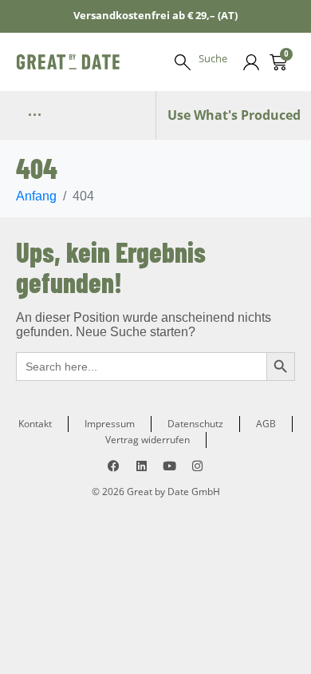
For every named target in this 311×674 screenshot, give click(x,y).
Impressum (110, 423)
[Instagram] (197, 466)
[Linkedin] (142, 466)
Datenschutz (195, 423)
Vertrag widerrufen (147, 439)
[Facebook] (114, 466)
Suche (213, 58)
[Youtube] (169, 466)
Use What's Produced (234, 115)
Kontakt (35, 423)
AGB (266, 423)
